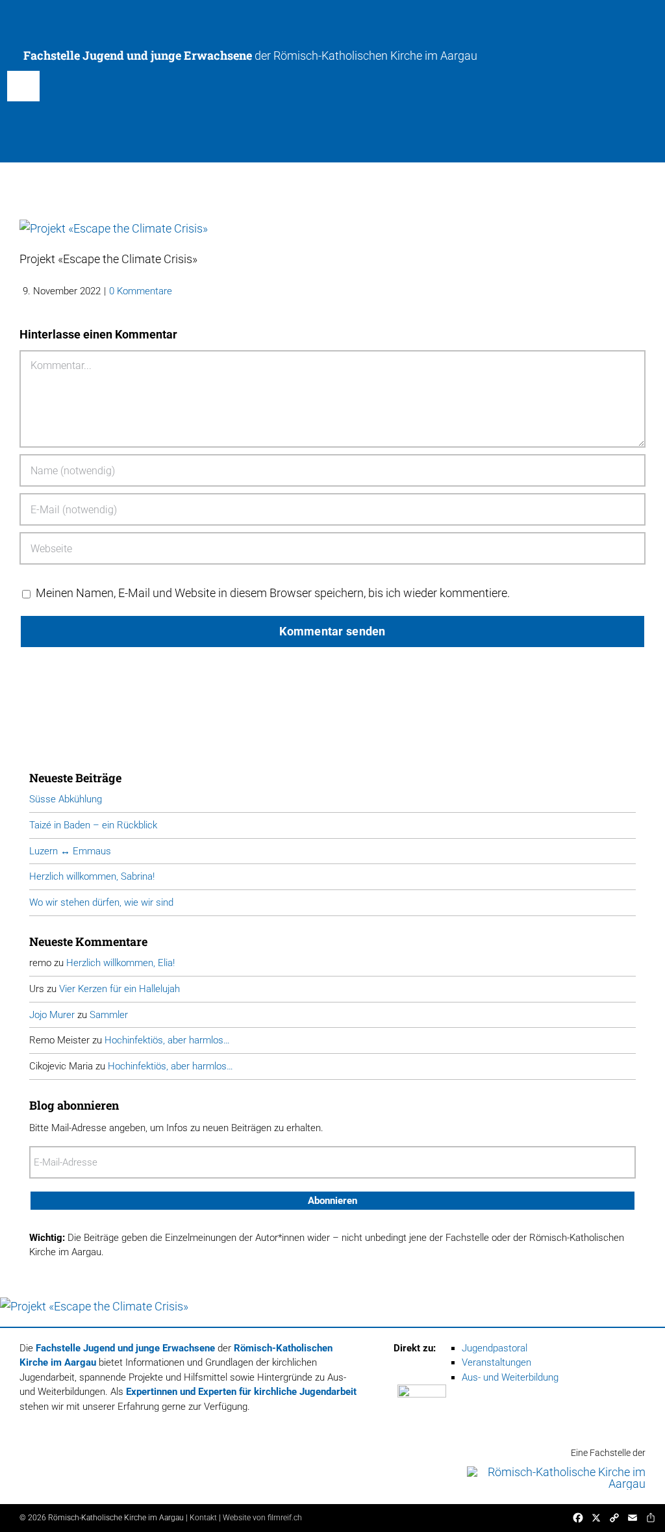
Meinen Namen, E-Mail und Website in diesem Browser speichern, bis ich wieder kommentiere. (273, 593)
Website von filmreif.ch (262, 1517)
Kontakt (203, 1517)
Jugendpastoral (494, 1348)
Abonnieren (332, 1200)
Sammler (109, 1015)
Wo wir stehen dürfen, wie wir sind (101, 902)
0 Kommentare (140, 291)
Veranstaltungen (496, 1362)
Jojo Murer (52, 1015)
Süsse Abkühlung (65, 799)
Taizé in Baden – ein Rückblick (93, 825)
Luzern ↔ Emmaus (70, 851)
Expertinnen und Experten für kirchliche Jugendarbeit (241, 1392)
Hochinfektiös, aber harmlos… (167, 1040)
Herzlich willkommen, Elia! (120, 963)
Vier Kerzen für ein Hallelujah (119, 989)
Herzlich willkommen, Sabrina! (92, 876)
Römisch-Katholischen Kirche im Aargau (375, 55)
